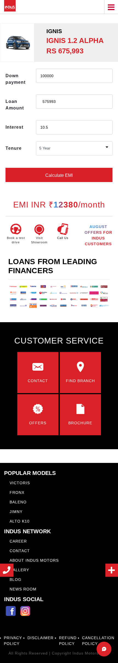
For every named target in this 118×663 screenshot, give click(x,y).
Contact (20, 551)
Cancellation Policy (98, 641)
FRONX (17, 492)
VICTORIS (20, 483)
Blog (15, 579)
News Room (23, 589)
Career (18, 541)
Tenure (13, 148)
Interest (14, 127)
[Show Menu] (111, 7)
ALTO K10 (20, 521)
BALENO (18, 502)
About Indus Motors (34, 560)
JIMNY (16, 511)
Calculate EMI (59, 175)
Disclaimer (40, 638)
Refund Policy (68, 641)
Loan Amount (14, 104)
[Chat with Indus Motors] (104, 649)
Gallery (19, 570)
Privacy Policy (13, 641)
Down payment (15, 79)
